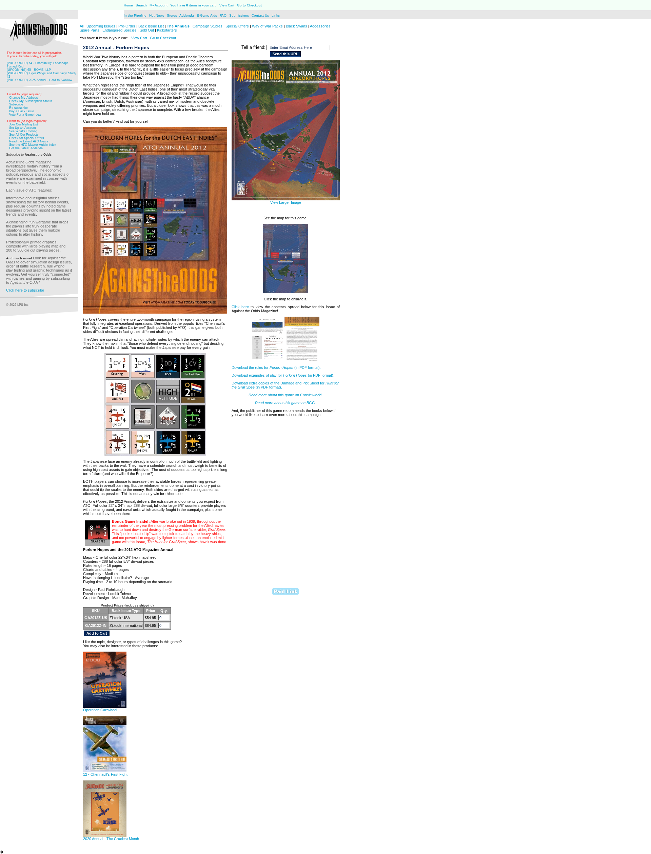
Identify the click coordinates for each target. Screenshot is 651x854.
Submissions (239, 15)
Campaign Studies (207, 26)
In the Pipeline (135, 15)
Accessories (320, 26)
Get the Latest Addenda (26, 148)
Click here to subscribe (25, 290)
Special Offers (237, 26)
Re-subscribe (18, 108)
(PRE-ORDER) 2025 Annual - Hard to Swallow (39, 80)
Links (276, 15)
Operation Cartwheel (100, 710)
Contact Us (261, 15)
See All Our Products (24, 134)
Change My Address (23, 97)
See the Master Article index (32, 144)
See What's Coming (23, 131)
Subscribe (16, 104)
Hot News (156, 15)
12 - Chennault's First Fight (105, 774)
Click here (240, 307)
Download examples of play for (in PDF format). (283, 375)
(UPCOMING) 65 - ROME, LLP (29, 70)
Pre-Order (126, 26)
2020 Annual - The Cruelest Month (111, 839)
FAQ (223, 15)
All (81, 26)
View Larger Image (285, 202)
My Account (158, 5)
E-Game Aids (207, 15)
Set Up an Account (22, 128)
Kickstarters (167, 30)
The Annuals (178, 26)
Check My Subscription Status (30, 101)
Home (128, 5)
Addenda (187, 15)
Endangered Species (119, 30)
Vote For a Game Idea (25, 114)
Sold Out (147, 30)
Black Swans (296, 26)
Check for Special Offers (26, 138)
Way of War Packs (267, 26)
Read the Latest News (28, 141)
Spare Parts (89, 30)
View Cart (226, 5)
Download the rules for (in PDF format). (276, 367)
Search (141, 5)
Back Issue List (151, 26)
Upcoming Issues (100, 26)
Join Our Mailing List (23, 124)
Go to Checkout (249, 5)
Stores (172, 15)
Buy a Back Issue (21, 111)
